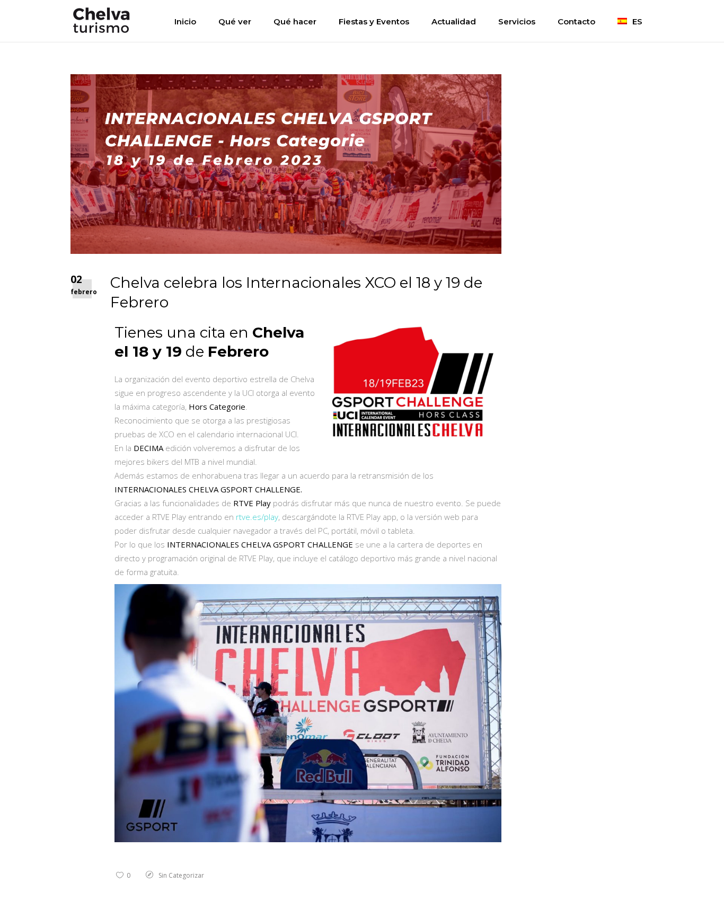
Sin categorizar (181, 875)
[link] (257, 516)
